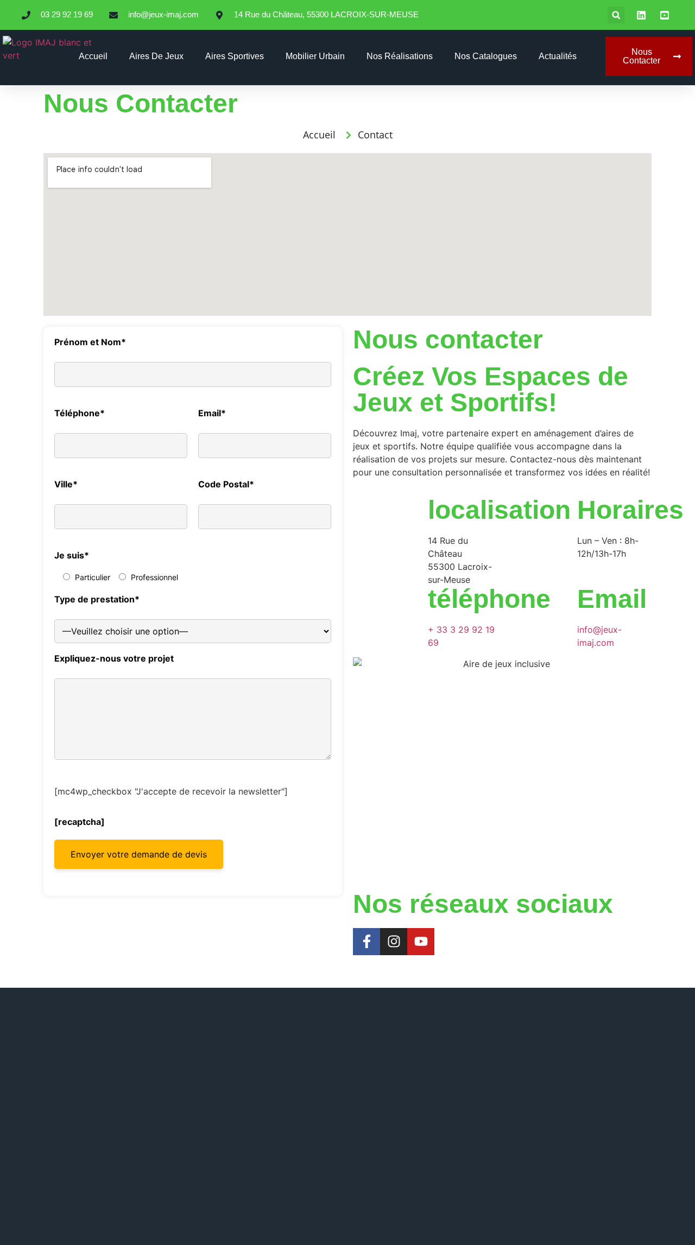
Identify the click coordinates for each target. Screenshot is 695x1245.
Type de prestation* (97, 599)
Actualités (558, 56)
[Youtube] (420, 941)
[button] (616, 15)
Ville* (66, 484)
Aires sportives (234, 56)
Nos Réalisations (400, 56)
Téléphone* (79, 413)
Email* (212, 413)
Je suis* (71, 555)
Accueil (93, 56)
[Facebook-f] (366, 941)
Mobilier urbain (315, 56)
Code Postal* (226, 484)
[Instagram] (393, 941)
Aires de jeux (156, 56)
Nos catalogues (485, 56)
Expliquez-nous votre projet (114, 658)
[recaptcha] (79, 821)
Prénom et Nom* (90, 342)
